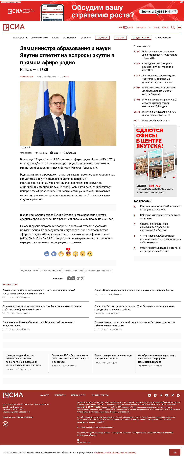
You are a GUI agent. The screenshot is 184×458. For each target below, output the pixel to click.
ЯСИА (66, 77)
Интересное (10, 369)
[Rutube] (172, 395)
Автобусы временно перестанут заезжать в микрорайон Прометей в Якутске (156, 358)
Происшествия (39, 38)
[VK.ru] (69, 278)
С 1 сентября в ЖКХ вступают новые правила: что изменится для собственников (160, 239)
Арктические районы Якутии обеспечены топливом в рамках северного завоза (158, 79)
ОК (175, 452)
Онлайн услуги (100, 395)
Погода (98, 363)
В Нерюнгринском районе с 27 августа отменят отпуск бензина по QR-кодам (160, 103)
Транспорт (142, 366)
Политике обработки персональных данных (115, 452)
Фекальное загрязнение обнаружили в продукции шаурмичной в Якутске (154, 227)
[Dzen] (55, 152)
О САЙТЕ (44, 395)
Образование (26, 77)
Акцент (120, 37)
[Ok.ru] (73, 278)
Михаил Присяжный (73, 271)
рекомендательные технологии (109, 417)
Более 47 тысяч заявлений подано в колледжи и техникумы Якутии (134, 290)
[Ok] (155, 395)
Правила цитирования (119, 412)
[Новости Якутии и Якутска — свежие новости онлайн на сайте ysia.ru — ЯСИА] (14, 27)
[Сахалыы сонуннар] (126, 27)
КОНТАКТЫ (59, 395)
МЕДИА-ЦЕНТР (78, 395)
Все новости (20, 38)
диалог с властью (29, 271)
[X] (82, 278)
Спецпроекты (163, 38)
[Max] (178, 395)
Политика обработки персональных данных (95, 427)
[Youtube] (167, 395)
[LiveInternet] (95, 441)
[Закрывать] (181, 447)
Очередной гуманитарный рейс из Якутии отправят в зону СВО (157, 67)
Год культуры (141, 37)
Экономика (69, 38)
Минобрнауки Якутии (51, 271)
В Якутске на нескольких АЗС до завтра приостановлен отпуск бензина (159, 91)
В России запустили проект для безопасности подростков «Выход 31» (159, 54)
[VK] (149, 395)
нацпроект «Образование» (98, 271)
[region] (92, 451)
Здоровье (85, 38)
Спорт (55, 38)
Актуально (99, 314)
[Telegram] (78, 278)
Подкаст (102, 37)
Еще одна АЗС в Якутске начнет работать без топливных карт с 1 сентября (70, 358)
